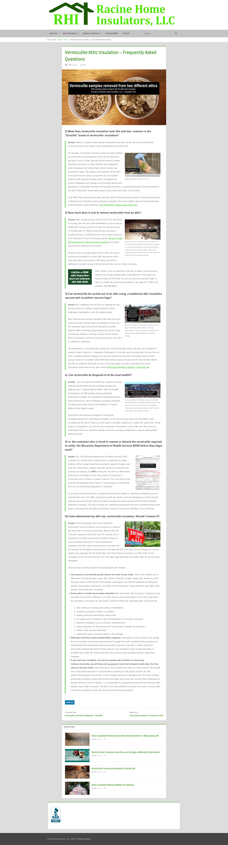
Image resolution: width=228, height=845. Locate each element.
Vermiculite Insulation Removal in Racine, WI (113, 768)
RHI (84, 65)
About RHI (53, 33)
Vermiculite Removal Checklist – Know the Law (128, 367)
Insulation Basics (70, 33)
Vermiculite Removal (91, 33)
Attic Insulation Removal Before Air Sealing (113, 784)
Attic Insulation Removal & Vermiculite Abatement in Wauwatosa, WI (125, 735)
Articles (126, 33)
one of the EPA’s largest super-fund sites (118, 205)
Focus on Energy (111, 33)
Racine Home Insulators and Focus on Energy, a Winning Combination (126, 752)
